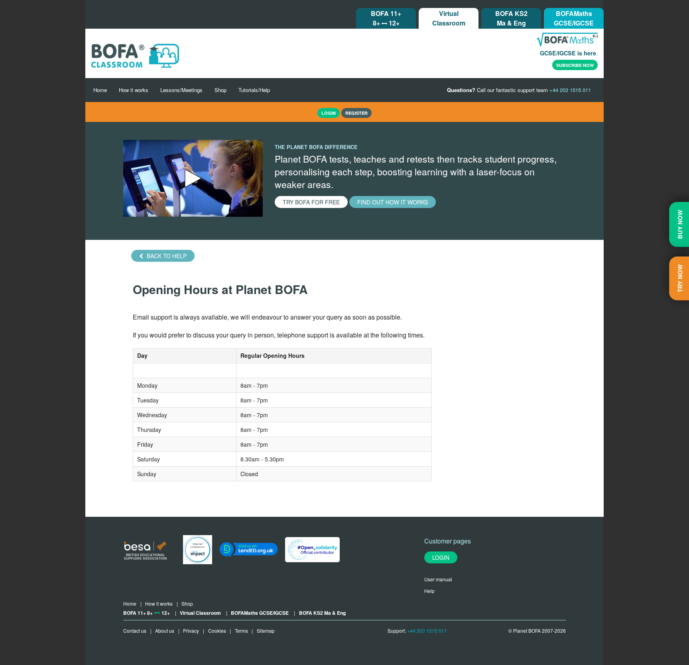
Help (429, 590)
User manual (438, 579)
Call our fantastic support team (519, 90)
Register (356, 113)
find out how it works (392, 202)
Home (100, 90)
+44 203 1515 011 (427, 630)
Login (440, 557)
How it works (133, 90)
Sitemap (266, 630)
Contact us (134, 630)
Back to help (166, 256)
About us (164, 630)
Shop (220, 90)
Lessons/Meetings (181, 90)
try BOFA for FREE (311, 202)
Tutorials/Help (254, 90)
